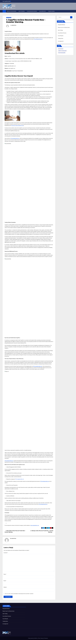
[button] (72, 11)
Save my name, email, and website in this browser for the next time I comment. (19, 593)
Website (5, 587)
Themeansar (46, 638)
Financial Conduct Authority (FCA (17, 125)
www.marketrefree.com (34, 525)
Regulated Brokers (11, 11)
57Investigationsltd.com (38, 39)
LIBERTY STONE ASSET (62, 50)
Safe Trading (22, 11)
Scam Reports (42, 11)
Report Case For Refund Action (64, 27)
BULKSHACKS (60, 48)
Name (5, 574)
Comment (6, 552)
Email (5, 580)
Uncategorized (9, 17)
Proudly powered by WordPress (33, 638)
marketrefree (13, 25)
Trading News (51, 11)
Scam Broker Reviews (32, 11)
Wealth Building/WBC (61, 52)
